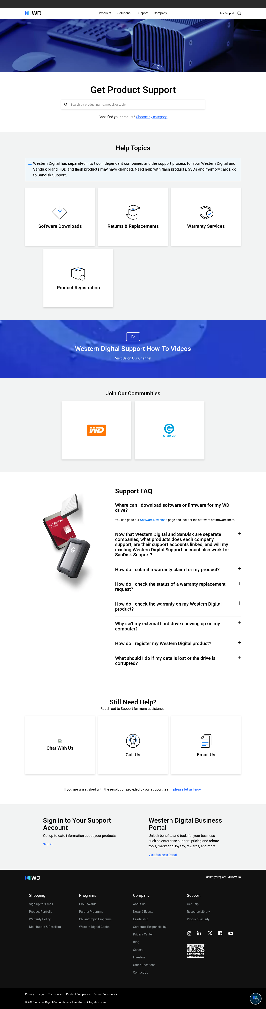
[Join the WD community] (96, 430)
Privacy (29, 994)
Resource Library (198, 911)
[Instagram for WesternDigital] (189, 933)
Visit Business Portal (163, 854)
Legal (41, 994)
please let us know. (188, 789)
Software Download (153, 520)
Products (105, 13)
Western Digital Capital (94, 927)
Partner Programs (91, 911)
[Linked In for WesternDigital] (199, 933)
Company (160, 13)
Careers (138, 950)
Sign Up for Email (41, 904)
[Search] (239, 13)
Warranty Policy (40, 919)
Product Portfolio (40, 911)
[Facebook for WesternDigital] (220, 933)
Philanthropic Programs (95, 919)
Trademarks (55, 994)
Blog (136, 942)
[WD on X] (210, 933)
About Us (139, 904)
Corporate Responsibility (149, 927)
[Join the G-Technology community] (169, 430)
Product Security (198, 919)
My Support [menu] (227, 13)
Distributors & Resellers (45, 927)
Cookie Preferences (105, 994)
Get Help (193, 904)
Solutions (123, 13)
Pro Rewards (87, 904)
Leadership (140, 919)
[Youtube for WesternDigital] (230, 933)
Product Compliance (78, 994)
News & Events (143, 911)
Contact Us (140, 972)
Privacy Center (143, 934)
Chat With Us (60, 748)
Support (142, 13)
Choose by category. (151, 117)
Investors (139, 957)
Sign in (48, 844)
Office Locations (144, 965)
